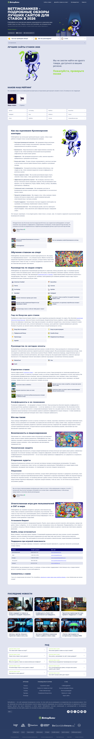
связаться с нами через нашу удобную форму (53, 577)
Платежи (25, 688)
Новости (84, 2)
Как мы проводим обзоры (66, 688)
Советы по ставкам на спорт (45, 688)
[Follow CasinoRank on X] (75, 711)
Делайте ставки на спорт (61, 2)
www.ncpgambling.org (56, 555)
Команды (25, 695)
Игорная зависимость (15, 737)
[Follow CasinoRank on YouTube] (78, 711)
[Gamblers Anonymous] (23, 725)
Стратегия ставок (45, 685)
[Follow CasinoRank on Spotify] (81, 711)
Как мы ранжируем (66, 690)
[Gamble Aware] (63, 725)
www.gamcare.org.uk (56, 552)
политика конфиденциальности (47, 737)
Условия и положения (79, 737)
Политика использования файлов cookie (29, 737)
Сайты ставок (47, 2)
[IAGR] (15, 725)
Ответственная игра (44, 690)
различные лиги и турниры (45, 274)
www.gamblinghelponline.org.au (58, 560)
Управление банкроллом (45, 693)
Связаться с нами (66, 693)
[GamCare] (33, 725)
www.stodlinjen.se (55, 563)
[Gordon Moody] (44, 725)
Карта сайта (66, 695)
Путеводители (75, 2)
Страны (26, 690)
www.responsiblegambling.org (58, 557)
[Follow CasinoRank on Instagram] (71, 711)
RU (9, 711)
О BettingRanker (66, 685)
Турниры (25, 693)
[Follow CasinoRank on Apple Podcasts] (85, 711)
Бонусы (26, 685)
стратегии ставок (28, 372)
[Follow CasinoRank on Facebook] (68, 711)
